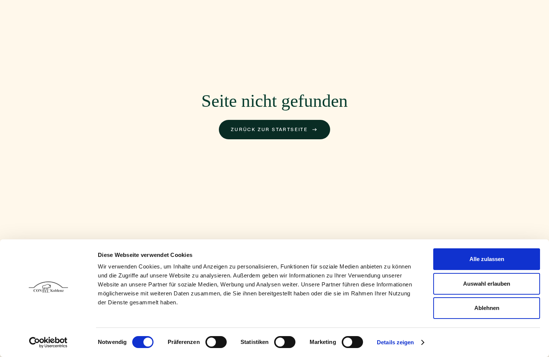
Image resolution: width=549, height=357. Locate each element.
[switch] (216, 342)
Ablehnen (486, 308)
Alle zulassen (486, 259)
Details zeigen (395, 342)
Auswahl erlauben (486, 283)
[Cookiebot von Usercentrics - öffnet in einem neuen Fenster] (48, 342)
